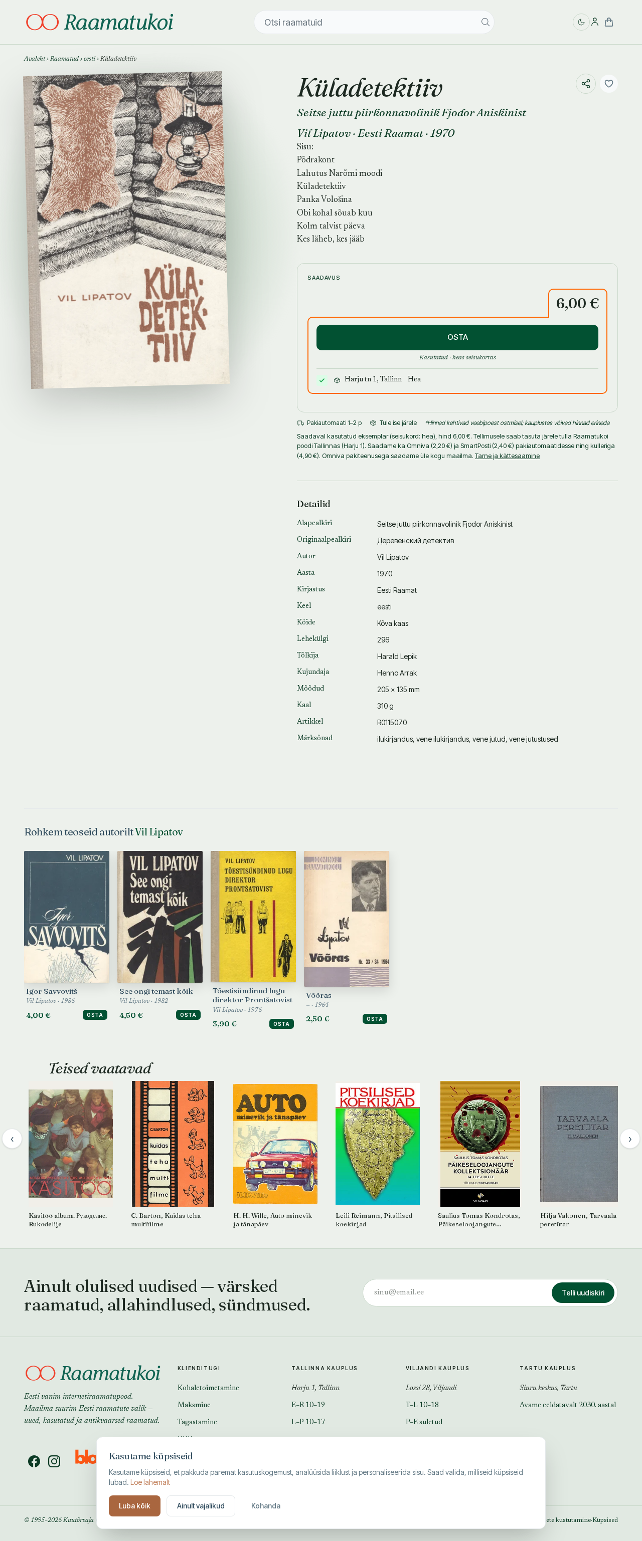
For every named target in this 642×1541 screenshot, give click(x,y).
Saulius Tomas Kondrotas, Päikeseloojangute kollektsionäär (479, 1219)
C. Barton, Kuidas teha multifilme (166, 1219)
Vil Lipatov (324, 133)
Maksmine (194, 1405)
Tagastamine (197, 1422)
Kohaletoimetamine (208, 1388)
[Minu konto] (595, 22)
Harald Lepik (397, 656)
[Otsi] (485, 22)
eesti (89, 59)
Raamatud (64, 59)
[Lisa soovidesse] (609, 84)
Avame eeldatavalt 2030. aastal (568, 1405)
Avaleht (34, 59)
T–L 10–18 (422, 1405)
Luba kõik (134, 1505)
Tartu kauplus (548, 1368)
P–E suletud (424, 1422)
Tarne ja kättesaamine (507, 456)
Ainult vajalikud (201, 1505)
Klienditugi (199, 1368)
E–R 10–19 (308, 1405)
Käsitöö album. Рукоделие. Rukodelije (68, 1219)
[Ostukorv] (609, 22)
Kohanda (265, 1505)
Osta (95, 1015)
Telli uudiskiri (583, 1292)
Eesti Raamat (390, 133)
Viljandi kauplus (438, 1368)
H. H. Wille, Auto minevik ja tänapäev (272, 1219)
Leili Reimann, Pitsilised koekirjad (374, 1219)
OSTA (457, 337)
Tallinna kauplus (324, 1368)
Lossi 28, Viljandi (431, 1388)
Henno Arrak (397, 673)
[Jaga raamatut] (586, 84)
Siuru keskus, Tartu (548, 1388)
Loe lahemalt (150, 1482)
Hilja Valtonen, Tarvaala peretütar (578, 1219)
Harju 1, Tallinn (315, 1388)
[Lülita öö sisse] (581, 22)
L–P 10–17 (308, 1422)
